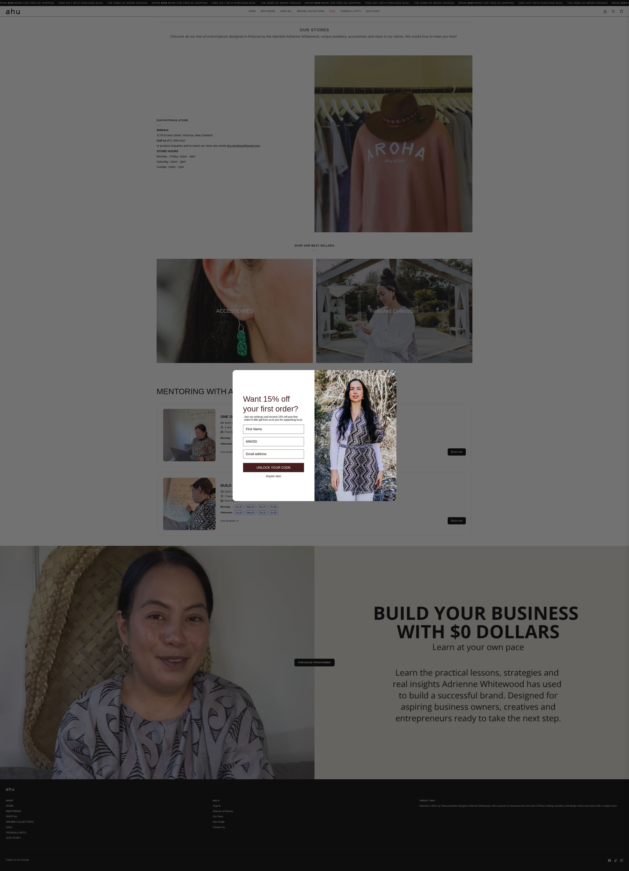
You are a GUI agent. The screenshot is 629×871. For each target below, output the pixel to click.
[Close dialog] (393, 373)
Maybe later (273, 476)
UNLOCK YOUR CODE (274, 467)
